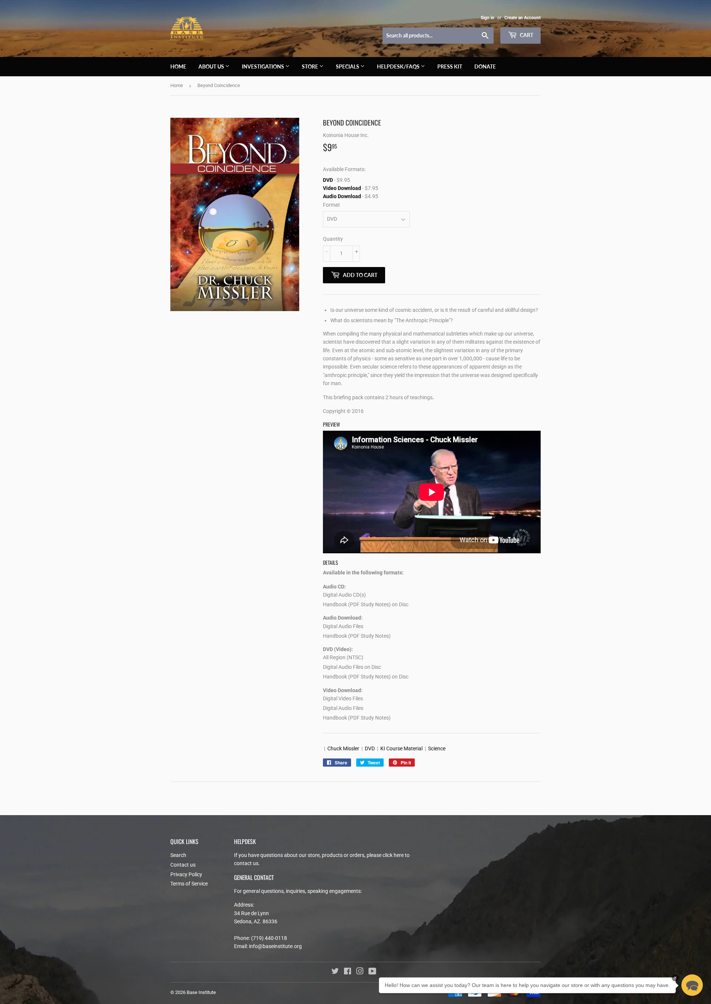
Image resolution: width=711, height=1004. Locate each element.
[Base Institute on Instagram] (360, 972)
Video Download (342, 188)
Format (331, 205)
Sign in (487, 17)
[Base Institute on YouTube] (372, 972)
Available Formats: (344, 169)
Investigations (263, 66)
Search (178, 855)
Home (178, 66)
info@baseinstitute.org (275, 946)
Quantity (333, 239)
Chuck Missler (343, 748)
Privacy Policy (186, 874)
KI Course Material (401, 748)
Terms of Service (189, 884)
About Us (211, 66)
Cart (526, 35)
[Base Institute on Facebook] (347, 972)
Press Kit (449, 66)
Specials (348, 66)
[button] (692, 985)
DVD (328, 180)
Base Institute (201, 992)
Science (436, 748)
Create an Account (522, 17)
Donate (485, 66)
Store (310, 66)
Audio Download (342, 196)
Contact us (183, 865)
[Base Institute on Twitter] (335, 972)
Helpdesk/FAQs (399, 66)
